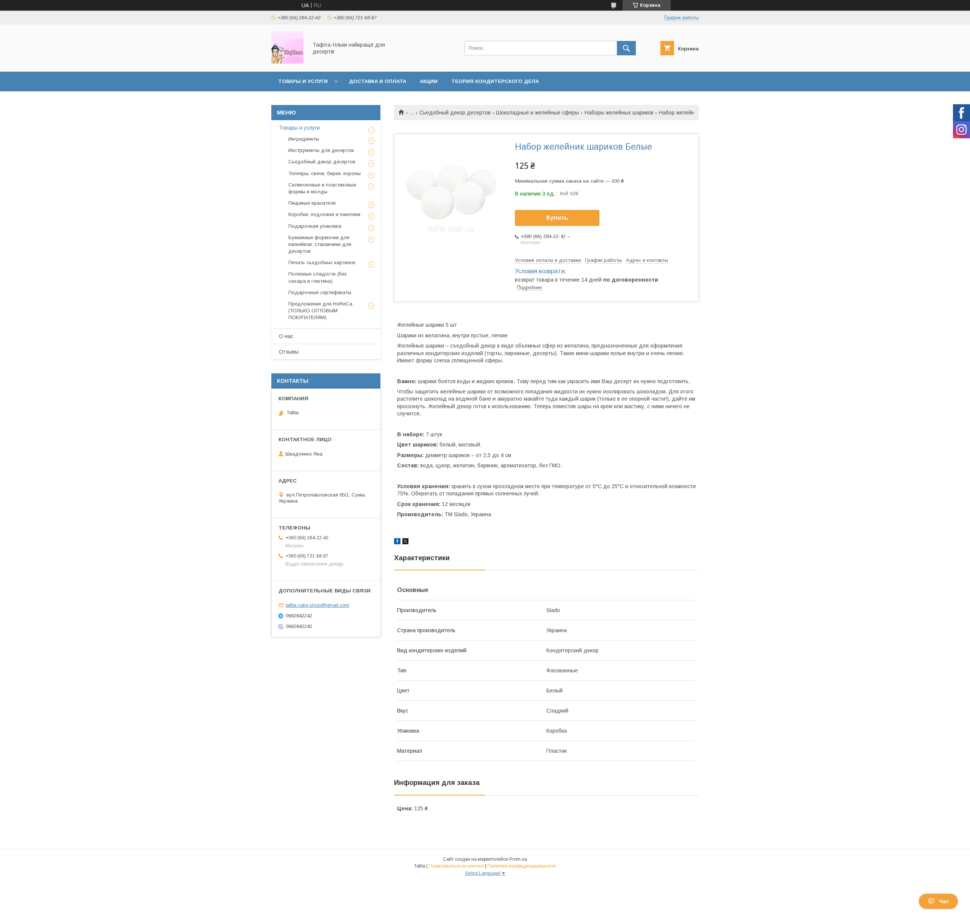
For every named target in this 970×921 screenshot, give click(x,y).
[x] (405, 542)
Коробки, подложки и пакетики (324, 214)
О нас (286, 336)
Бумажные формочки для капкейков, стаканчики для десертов (319, 244)
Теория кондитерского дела (495, 81)
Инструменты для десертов (321, 150)
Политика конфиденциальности (521, 866)
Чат (944, 901)
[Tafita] (287, 62)
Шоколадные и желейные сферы (537, 113)
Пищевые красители (312, 203)
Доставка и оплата (377, 81)
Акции (429, 81)
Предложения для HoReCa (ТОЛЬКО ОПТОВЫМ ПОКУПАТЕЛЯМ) (320, 310)
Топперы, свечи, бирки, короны (324, 173)
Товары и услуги (303, 81)
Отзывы (289, 352)
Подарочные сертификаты (319, 292)
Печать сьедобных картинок (321, 262)
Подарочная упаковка (314, 226)
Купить (557, 218)
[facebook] (397, 542)
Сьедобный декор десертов (455, 113)
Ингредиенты (303, 139)
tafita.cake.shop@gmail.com (317, 605)
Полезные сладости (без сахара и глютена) (317, 277)
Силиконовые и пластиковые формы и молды (322, 188)
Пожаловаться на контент (456, 866)
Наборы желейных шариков (619, 113)
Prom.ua (518, 859)
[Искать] (626, 48)
